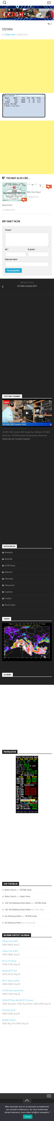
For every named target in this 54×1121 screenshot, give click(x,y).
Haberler (8, 572)
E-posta (32, 249)
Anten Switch (10, 890)
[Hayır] (50, 1112)
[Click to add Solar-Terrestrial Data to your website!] (27, 812)
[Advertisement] (27, 66)
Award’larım (7, 205)
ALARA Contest (8, 1020)
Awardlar (9, 559)
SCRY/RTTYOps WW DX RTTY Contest (17, 1000)
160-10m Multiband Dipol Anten (18, 903)
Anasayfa (9, 552)
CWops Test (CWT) (10, 941)
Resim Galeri (10, 605)
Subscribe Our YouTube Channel (16, 439)
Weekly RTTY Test (9, 971)
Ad (7, 249)
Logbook (9, 592)
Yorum (8, 230)
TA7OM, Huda (10, 35)
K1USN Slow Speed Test (12, 990)
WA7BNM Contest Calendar (17, 935)
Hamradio (9, 578)
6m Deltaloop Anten (13, 916)
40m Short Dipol (34, 192)
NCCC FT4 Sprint (9, 961)
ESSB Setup (10, 565)
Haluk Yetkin (25, 896)
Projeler (8, 598)
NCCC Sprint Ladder (11, 980)
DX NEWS (7, 675)
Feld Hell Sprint (8, 1010)
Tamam (27, 1117)
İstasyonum (10, 585)
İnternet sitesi (11, 259)
